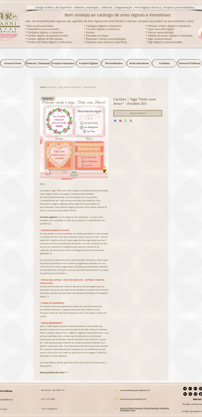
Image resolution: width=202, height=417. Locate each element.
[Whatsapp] (190, 388)
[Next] (198, 408)
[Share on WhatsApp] (125, 120)
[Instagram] (195, 394)
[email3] (195, 388)
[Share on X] (130, 120)
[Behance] (185, 394)
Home (43, 87)
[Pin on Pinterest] (120, 120)
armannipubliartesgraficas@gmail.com (135, 390)
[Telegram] (185, 388)
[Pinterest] (190, 394)
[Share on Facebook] (115, 120)
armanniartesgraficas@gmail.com (133, 399)
